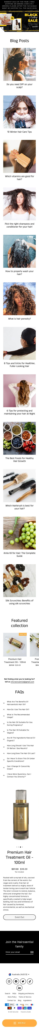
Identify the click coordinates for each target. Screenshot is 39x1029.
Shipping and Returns (26, 993)
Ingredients (27, 1000)
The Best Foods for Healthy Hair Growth (19, 460)
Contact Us (11, 1000)
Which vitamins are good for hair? (19, 178)
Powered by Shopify (26, 1011)
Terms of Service (25, 997)
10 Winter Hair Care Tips (19, 132)
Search (7, 993)
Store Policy (12, 997)
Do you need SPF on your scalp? (19, 86)
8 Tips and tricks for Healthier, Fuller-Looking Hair (19, 365)
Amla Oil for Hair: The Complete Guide (19, 554)
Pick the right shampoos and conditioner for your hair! (19, 225)
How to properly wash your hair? (19, 273)
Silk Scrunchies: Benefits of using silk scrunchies (19, 602)
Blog (19, 1000)
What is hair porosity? (19, 319)
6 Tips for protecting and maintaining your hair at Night (19, 412)
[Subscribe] (31, 952)
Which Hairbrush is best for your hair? (19, 507)
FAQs (14, 993)
